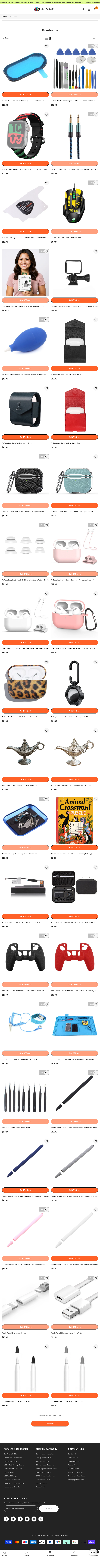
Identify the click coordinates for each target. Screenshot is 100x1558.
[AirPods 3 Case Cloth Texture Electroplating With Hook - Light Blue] (74, 478)
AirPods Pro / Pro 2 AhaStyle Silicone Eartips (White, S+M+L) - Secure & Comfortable (25, 580)
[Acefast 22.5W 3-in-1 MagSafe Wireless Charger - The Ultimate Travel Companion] (25, 272)
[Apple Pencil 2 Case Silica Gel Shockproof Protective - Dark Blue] (25, 1162)
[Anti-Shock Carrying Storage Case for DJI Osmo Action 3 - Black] (74, 888)
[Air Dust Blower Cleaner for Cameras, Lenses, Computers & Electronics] (25, 341)
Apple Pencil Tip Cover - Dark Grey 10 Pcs (67, 1401)
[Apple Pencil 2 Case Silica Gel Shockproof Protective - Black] (74, 1094)
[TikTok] (27, 1519)
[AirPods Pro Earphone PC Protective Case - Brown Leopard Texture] (25, 683)
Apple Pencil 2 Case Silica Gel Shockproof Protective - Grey (74, 1196)
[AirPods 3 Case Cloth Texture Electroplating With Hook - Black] (25, 478)
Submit (49, 1508)
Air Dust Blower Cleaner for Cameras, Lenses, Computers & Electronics (25, 375)
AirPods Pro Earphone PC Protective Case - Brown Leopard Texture (24, 717)
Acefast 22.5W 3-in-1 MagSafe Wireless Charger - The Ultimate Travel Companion (22, 306)
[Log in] (89, 9)
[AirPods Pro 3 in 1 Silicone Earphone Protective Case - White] (25, 614)
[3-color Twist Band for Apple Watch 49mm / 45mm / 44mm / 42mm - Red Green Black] (25, 135)
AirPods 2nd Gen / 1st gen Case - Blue (17, 443)
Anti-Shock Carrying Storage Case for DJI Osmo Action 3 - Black (73, 922)
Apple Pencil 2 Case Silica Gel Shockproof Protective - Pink (24, 1264)
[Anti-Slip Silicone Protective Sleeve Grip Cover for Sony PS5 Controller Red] (74, 957)
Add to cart (25, 95)
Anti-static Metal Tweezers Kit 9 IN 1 (16, 1128)
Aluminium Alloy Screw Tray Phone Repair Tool (20, 854)
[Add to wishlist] (46, 46)
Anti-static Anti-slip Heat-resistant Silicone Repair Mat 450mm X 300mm (72, 1059)
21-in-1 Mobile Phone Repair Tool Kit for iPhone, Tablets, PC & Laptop (74, 101)
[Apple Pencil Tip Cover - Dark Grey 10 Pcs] (74, 1368)
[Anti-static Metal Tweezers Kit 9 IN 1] (25, 1094)
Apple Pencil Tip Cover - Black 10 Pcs (16, 1401)
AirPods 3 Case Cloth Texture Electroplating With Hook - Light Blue (72, 511)
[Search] (83, 9)
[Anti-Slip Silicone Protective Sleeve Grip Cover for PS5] (25, 957)
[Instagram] (13, 1519)
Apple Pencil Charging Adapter (14, 1333)
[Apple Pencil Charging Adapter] (25, 1299)
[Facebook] (6, 1519)
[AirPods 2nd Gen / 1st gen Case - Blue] (25, 409)
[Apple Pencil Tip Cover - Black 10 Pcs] (25, 1368)
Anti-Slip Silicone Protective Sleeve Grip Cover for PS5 (23, 991)
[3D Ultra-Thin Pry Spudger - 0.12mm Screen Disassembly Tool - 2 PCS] (25, 204)
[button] (46, 38)
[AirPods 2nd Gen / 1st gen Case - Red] (74, 409)
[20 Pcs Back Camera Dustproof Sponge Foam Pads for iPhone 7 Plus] (25, 67)
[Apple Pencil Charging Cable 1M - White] (74, 1299)
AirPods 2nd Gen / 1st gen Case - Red (65, 443)
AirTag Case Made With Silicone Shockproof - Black (70, 717)
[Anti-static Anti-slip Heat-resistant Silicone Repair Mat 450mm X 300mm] (74, 1025)
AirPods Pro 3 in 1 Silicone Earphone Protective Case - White (25, 648)
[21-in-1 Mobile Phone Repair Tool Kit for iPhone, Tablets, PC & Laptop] (74, 67)
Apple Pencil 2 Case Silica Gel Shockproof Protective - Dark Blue (25, 1196)
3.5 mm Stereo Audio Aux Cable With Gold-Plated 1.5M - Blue (74, 169)
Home (4, 17)
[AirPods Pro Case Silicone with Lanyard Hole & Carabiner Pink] (74, 614)
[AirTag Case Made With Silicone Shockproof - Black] (74, 683)
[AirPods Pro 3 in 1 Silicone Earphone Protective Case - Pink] (74, 546)
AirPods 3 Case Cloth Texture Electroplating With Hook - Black (23, 511)
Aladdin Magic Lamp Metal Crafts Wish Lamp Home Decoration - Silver (70, 785)
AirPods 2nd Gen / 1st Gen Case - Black (66, 375)
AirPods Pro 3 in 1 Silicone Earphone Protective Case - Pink (73, 580)
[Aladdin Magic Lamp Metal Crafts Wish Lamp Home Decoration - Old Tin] (25, 751)
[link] (26, 1553)
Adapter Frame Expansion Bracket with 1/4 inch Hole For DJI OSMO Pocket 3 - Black (74, 306)
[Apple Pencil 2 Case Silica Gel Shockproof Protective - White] (74, 1231)
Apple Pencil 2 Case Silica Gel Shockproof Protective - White (74, 1264)
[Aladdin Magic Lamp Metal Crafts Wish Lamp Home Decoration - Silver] (74, 751)
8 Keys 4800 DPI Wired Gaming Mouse (66, 238)
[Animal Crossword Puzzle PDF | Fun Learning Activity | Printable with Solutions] (74, 820)
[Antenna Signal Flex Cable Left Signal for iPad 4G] (25, 888)
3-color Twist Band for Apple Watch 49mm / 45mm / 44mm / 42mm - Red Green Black (25, 169)
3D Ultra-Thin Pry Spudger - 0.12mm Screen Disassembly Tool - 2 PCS (24, 238)
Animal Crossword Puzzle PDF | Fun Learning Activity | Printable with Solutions (71, 854)
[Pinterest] (20, 1519)
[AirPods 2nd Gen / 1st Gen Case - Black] (74, 341)
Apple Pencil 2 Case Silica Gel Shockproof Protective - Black (74, 1128)
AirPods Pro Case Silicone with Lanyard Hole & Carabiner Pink (73, 648)
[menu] (3, 9)
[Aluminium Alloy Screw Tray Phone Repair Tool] (25, 820)
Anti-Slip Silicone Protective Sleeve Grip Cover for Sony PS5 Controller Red (74, 991)
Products (13, 17)
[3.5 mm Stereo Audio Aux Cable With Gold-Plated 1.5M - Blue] (74, 135)
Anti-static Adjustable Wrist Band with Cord (19, 1059)
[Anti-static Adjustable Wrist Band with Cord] (25, 1025)
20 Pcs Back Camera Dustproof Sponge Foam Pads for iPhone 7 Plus (23, 101)
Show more (50, 1424)
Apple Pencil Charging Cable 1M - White (66, 1333)
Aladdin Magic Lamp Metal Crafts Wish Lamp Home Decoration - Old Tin (21, 785)
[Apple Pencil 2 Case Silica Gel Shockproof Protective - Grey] (74, 1162)
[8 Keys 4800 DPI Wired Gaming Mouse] (74, 204)
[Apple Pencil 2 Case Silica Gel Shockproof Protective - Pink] (25, 1231)
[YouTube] (34, 1519)
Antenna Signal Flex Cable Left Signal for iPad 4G (21, 922)
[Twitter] (40, 1519)
